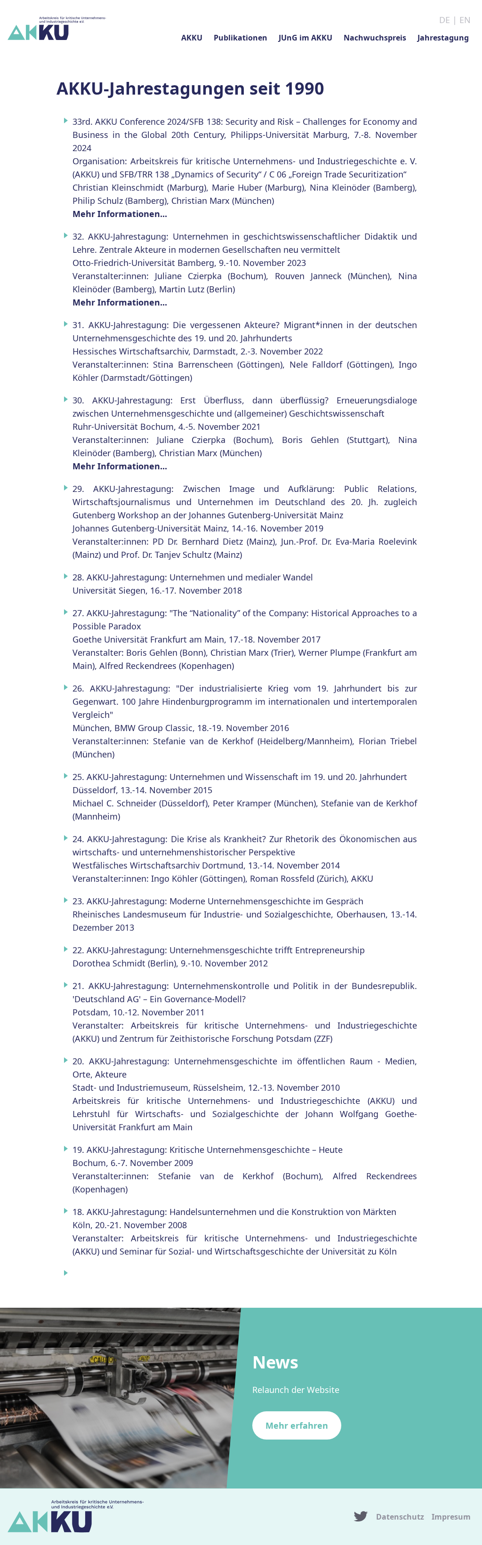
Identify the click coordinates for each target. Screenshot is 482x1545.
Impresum (451, 1517)
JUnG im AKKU (305, 37)
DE (444, 19)
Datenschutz (400, 1517)
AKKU (191, 37)
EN (465, 19)
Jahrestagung (443, 37)
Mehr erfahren (296, 1425)
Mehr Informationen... (119, 213)
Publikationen (240, 37)
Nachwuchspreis (375, 37)
